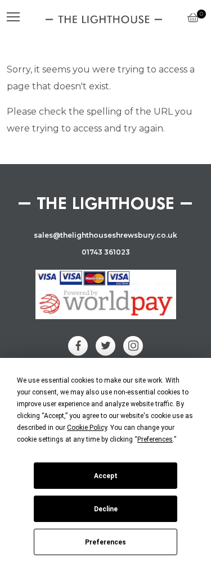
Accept (106, 476)
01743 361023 (106, 252)
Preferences (105, 542)
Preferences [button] (155, 439)
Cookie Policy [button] (87, 428)
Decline (106, 509)
